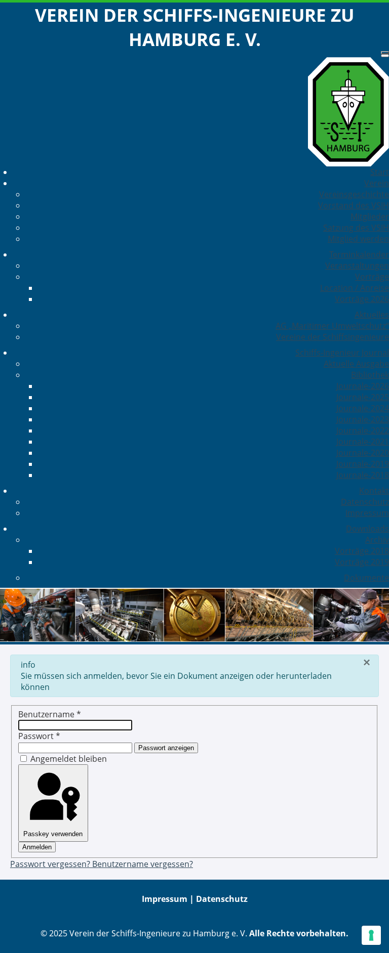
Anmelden (37, 847)
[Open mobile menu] (385, 52)
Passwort (39, 736)
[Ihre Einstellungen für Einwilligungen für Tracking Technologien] (371, 935)
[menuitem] (379, 172)
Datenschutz (222, 898)
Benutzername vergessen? (142, 864)
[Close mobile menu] (385, 55)
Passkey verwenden (53, 834)
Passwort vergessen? (51, 864)
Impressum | (169, 898)
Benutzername (49, 714)
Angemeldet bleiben (68, 758)
